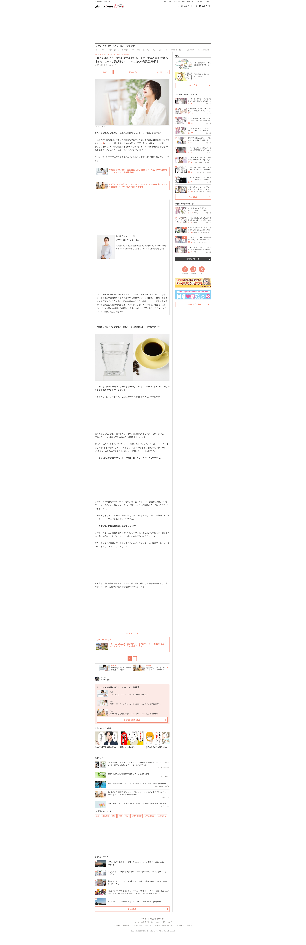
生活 (97, 816)
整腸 (113, 816)
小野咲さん (162, 816)
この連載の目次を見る (132, 720)
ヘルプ (169, 922)
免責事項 (180, 925)
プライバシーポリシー (139, 925)
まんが (188, 1)
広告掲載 (189, 925)
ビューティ (182, 1)
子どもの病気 (130, 46)
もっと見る (132, 909)
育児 (104, 46)
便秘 (126, 816)
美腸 (120, 816)
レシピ (176, 1)
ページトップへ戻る (193, 304)
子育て (165, 1)
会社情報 (117, 925)
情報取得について (168, 925)
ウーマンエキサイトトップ (187, 6)
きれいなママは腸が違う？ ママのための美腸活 (114, 54)
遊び (121, 46)
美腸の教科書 (136, 816)
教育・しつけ (113, 46)
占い (193, 1)
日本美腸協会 (150, 816)
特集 (177, 56)
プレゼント (199, 1)
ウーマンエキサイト (112, 65)
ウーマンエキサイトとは (143, 922)
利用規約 (125, 925)
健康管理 (105, 816)
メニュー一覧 (207, 1)
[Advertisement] (153, 26)
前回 (102, 143)
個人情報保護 (155, 925)
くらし (171, 1)
